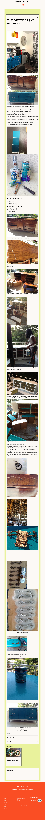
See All (37, 746)
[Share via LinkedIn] (13, 737)
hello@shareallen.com (21, 798)
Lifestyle (28, 10)
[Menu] (22, 5)
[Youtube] (19, 805)
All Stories (8, 10)
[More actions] (37, 17)
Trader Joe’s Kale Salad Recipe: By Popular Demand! (12, 760)
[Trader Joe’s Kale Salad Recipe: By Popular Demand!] (13, 752)
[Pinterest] (26, 805)
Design (22, 10)
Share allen (22, 2)
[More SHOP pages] (6, 806)
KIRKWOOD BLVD (28, 812)
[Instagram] (21, 805)
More (33, 10)
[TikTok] (24, 805)
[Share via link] (16, 737)
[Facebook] (23, 805)
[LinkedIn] (17, 805)
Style (18, 10)
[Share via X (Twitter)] (10, 737)
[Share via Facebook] (7, 737)
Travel (13, 10)
